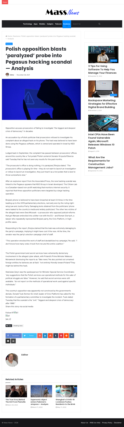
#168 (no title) (95, 423)
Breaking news (18, 326)
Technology (27, 24)
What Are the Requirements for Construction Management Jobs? (100, 162)
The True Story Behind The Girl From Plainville (16, 400)
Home (9, 36)
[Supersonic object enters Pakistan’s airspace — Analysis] (41, 391)
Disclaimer (118, 423)
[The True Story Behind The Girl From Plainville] (16, 391)
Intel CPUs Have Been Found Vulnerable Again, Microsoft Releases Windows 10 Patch (101, 141)
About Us (84, 423)
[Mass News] (62, 12)
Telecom (58, 24)
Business (66, 24)
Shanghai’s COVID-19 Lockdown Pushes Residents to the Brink (65, 401)
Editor (12, 75)
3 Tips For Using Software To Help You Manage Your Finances (102, 69)
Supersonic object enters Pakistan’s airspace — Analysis (39, 401)
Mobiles (42, 24)
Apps (36, 24)
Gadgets (50, 24)
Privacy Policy (107, 423)
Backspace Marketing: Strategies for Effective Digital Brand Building (102, 104)
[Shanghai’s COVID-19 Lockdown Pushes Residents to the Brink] (66, 391)
